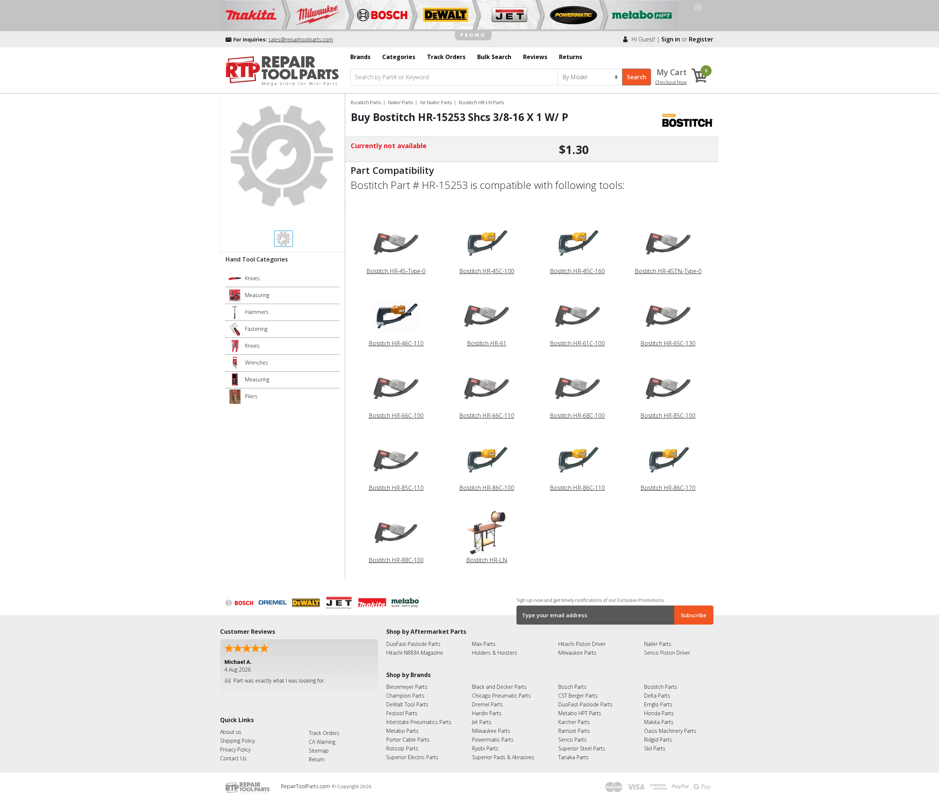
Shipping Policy (237, 740)
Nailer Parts (400, 102)
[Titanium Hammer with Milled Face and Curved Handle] (235, 312)
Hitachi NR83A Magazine (414, 652)
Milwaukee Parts (577, 652)
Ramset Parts (574, 730)
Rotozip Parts (402, 748)
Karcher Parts (574, 721)
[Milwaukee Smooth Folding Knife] (235, 345)
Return (316, 759)
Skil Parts (654, 748)
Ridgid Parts (658, 739)
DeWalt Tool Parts (407, 704)
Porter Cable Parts (408, 739)
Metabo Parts (402, 730)
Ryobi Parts (485, 748)
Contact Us (233, 758)
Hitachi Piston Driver (582, 643)
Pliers (251, 396)
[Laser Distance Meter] (235, 379)
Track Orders (324, 732)
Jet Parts (482, 721)
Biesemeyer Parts (406, 686)
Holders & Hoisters (494, 652)
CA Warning (322, 741)
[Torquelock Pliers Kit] (235, 396)
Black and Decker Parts (499, 686)
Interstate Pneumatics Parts (419, 721)
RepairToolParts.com (306, 786)
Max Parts (484, 643)
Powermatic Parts (493, 739)
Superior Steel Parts (581, 748)
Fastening (256, 328)
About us (230, 731)
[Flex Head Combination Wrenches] (235, 362)
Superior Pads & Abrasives (503, 757)
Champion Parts (405, 695)
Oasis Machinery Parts (670, 730)
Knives (252, 278)
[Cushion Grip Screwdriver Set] (235, 329)
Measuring (257, 295)
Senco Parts (572, 739)
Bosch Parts (572, 686)
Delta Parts (657, 695)
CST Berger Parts (578, 695)
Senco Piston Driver (667, 652)
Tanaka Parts (573, 757)
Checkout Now (671, 82)
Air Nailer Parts (436, 102)
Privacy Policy (235, 749)
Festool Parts (401, 713)
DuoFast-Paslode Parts (413, 643)
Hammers (256, 311)
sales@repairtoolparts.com (300, 39)
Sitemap (319, 750)
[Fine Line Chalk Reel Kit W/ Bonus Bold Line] (235, 295)
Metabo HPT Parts (579, 713)
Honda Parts (659, 713)
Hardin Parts (486, 713)
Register (701, 39)
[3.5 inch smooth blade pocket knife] (235, 278)
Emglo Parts (658, 704)
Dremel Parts (487, 704)
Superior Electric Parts (412, 757)
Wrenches (256, 362)
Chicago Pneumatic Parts (501, 695)
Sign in (670, 39)
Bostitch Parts (366, 102)
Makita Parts (658, 721)
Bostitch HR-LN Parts (481, 102)
